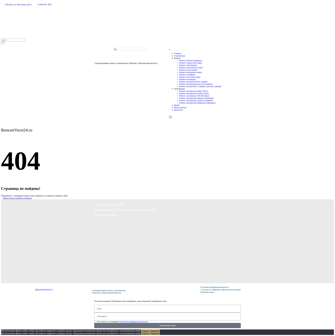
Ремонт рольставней (188, 70)
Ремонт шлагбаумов (188, 65)
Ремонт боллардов (187, 79)
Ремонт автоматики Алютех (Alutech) (196, 100)
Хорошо (145, 331)
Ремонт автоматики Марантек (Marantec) (197, 103)
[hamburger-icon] (170, 49)
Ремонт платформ (187, 75)
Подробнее (154, 331)
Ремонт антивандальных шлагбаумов (196, 84)
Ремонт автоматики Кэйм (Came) (194, 93)
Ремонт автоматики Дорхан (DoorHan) (196, 98)
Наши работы (180, 107)
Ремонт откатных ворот (189, 77)
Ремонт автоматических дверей (193, 82)
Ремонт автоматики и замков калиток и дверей (200, 86)
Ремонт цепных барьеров (190, 60)
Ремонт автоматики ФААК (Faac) (194, 96)
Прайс (177, 105)
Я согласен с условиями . (122, 322)
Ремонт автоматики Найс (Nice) (193, 91)
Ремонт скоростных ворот (190, 63)
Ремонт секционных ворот (191, 67)
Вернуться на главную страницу (17, 198)
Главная (177, 53)
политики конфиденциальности (133, 322)
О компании (179, 56)
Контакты (178, 110)
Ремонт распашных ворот (190, 72)
